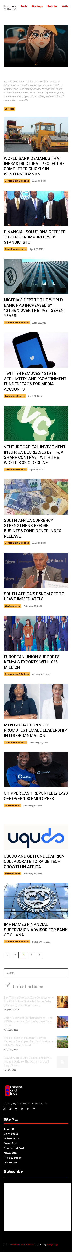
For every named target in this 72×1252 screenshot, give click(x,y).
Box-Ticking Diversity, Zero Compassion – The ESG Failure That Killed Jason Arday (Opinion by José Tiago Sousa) (29, 1001)
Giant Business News (15, 248)
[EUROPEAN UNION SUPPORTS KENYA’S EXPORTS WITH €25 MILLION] (36, 633)
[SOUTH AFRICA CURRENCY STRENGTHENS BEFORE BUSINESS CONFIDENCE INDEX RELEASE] (36, 496)
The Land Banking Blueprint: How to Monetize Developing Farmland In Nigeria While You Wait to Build (28, 1041)
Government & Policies (17, 180)
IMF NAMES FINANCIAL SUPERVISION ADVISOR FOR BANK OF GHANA (36, 930)
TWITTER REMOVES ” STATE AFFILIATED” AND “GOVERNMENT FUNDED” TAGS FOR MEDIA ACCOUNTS (35, 381)
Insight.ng (52, 1244)
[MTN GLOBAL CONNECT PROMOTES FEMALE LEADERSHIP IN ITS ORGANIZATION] (36, 701)
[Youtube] (34, 1109)
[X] (36, 63)
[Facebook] (16, 1109)
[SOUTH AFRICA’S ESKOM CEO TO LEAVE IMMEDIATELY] (36, 570)
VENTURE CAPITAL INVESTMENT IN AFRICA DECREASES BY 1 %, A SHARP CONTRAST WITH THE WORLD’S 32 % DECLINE (34, 455)
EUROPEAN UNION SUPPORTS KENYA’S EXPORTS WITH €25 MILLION (32, 662)
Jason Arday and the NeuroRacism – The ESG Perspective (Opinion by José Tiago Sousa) (28, 1021)
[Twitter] (4, 1109)
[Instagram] (10, 1109)
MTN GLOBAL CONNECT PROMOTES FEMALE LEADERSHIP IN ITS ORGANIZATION (35, 730)
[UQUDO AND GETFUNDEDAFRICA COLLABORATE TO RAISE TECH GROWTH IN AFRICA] (36, 832)
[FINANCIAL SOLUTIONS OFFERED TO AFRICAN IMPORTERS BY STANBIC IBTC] (36, 208)
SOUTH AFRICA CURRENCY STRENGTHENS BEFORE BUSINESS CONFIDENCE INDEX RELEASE (32, 528)
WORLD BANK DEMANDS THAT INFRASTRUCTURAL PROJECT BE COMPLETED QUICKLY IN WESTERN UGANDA (34, 166)
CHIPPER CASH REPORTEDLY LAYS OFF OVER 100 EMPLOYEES (36, 795)
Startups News (12, 605)
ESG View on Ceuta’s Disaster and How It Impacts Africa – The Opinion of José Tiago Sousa (28, 1061)
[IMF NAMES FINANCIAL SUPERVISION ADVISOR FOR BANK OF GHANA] (36, 901)
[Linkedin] (22, 1109)
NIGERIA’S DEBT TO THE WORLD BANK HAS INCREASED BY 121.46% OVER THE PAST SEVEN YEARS (34, 308)
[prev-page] (7, 955)
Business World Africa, (22, 1244)
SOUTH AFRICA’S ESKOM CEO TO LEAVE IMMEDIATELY (34, 596)
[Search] (64, 972)
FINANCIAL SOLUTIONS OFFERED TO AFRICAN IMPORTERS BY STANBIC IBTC (35, 237)
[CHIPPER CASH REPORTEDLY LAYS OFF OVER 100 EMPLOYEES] (36, 769)
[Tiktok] (28, 1109)
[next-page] (39, 955)
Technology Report (15, 395)
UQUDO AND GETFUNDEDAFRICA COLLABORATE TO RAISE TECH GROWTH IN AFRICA (34, 861)
